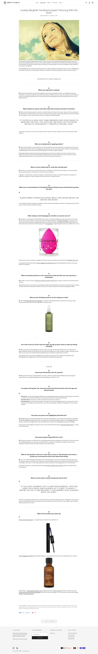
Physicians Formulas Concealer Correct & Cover (46, 280)
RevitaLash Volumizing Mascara (26, 519)
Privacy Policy (71, 635)
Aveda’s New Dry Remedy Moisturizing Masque (29, 592)
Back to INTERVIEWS (50, 621)
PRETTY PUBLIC (19, 651)
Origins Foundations (63, 220)
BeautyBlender (49, 223)
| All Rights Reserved (26, 651)
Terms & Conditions (72, 633)
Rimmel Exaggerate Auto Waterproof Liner (46, 263)
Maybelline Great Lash (73, 260)
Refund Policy (71, 637)
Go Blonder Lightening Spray (67, 424)
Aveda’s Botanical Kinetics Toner (34, 590)
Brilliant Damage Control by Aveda (54, 465)
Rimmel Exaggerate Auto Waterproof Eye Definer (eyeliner (32, 556)
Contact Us (52, 633)
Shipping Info (71, 638)
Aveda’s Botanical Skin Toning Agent (34, 300)
